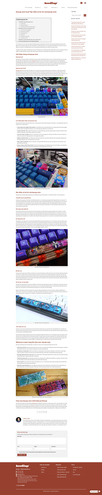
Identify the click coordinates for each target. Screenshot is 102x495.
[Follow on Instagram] (18, 485)
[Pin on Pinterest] (44, 412)
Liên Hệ (63, 7)
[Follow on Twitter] (20, 485)
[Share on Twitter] (40, 412)
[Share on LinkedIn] (46, 412)
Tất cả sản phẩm (28, 7)
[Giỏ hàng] (85, 2)
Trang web (53, 446)
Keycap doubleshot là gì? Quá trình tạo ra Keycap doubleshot (78, 36)
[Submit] (85, 15)
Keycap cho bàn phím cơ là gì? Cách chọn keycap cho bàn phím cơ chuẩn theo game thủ (78, 27)
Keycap (45, 7)
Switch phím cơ (54, 7)
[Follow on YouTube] (23, 485)
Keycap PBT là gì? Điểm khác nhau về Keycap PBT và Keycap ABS (78, 43)
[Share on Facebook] (38, 412)
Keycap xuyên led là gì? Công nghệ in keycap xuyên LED (78, 39)
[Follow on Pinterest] (22, 485)
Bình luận (19, 436)
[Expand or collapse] (50, 20)
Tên (18, 446)
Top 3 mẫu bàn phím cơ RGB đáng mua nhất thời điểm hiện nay (78, 51)
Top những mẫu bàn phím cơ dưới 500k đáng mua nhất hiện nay (78, 23)
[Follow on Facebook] (16, 485)
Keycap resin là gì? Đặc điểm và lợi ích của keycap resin (78, 32)
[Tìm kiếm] (81, 3)
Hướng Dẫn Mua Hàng (72, 7)
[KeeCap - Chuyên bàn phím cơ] (51, 3)
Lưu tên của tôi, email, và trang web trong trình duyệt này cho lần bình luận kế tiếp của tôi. (37, 452)
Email (35, 446)
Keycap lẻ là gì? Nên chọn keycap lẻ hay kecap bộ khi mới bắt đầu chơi (78, 54)
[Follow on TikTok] (19, 485)
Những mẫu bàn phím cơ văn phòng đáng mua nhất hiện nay (78, 58)
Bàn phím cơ (37, 7)
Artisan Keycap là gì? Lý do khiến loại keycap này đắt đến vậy (78, 47)
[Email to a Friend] (42, 412)
